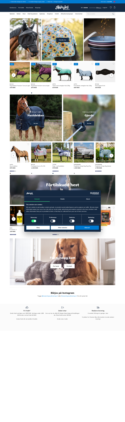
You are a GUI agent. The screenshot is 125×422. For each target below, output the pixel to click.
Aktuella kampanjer (67, 14)
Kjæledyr (42, 14)
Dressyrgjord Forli (100, 85)
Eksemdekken (13, 166)
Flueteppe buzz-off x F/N (38, 166)
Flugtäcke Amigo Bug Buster (103, 166)
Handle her (62, 40)
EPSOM (97, 84)
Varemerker (78, 14)
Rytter (19, 14)
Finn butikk (21, 7)
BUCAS (12, 84)
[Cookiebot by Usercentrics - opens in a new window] (91, 193)
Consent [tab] (37, 199)
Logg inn (105, 7)
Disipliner (50, 14)
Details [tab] (62, 199)
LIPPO (54, 84)
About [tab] (88, 199)
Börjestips (38, 7)
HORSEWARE (77, 164)
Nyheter (12, 14)
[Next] (111, 75)
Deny (38, 227)
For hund (56, 266)
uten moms (103, 1)
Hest (24, 14)
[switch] (53, 221)
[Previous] (14, 75)
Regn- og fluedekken (58, 166)
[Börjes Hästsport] (62, 7)
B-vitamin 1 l (13, 229)
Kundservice (13, 7)
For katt (69, 266)
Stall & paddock (33, 14)
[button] (91, 7)
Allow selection (62, 227)
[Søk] (113, 14)
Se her (36, 123)
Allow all (87, 227)
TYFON (54, 164)
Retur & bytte (29, 7)
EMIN (11, 228)
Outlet (57, 14)
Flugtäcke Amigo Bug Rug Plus (82, 166)
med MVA (109, 1)
